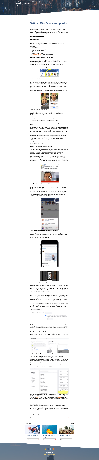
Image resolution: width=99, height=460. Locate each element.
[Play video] (49, 276)
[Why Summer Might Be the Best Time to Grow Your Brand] (66, 429)
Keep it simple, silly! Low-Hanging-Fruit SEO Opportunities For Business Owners (49, 436)
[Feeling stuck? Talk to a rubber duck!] (49, 429)
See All (72, 423)
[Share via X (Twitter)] (33, 414)
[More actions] (68, 20)
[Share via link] (38, 414)
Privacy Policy (52, 456)
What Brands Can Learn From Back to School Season (32, 436)
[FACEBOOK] (48, 449)
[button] (57, 4)
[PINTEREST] (53, 449)
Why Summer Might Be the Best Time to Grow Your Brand (65, 436)
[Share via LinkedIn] (35, 414)
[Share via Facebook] (30, 414)
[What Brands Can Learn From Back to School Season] (32, 429)
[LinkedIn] (51, 449)
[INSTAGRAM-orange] (46, 449)
